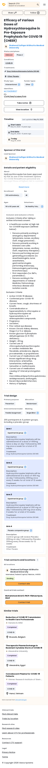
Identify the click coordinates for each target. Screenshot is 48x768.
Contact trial (24, 602)
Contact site (24, 583)
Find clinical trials (10, 714)
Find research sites (10, 728)
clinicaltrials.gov (20, 700)
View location (22, 109)
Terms (5, 757)
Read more (24, 187)
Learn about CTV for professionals (18, 733)
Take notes (22, 103)
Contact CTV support (12, 742)
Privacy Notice (8, 752)
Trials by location (10, 718)
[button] (9, 63)
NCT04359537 (10, 91)
